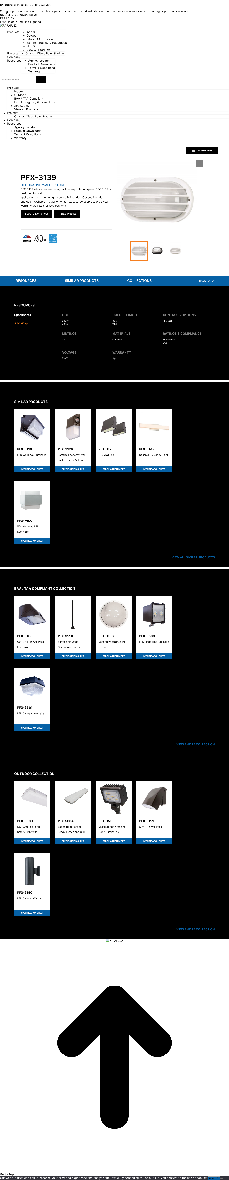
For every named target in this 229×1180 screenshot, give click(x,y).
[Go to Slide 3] (175, 251)
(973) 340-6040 (11, 14)
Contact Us (29, 14)
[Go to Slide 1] (139, 251)
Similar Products (82, 280)
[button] (157, 200)
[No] (221, 1178)
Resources (26, 280)
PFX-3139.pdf (22, 323)
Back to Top (207, 280)
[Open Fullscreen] (199, 163)
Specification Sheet (36, 213)
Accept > (214, 1178)
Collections (139, 280)
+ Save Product (67, 213)
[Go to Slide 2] (157, 251)
